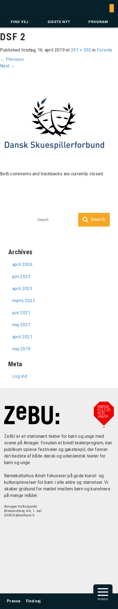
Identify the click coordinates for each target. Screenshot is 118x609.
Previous (12, 59)
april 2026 (22, 264)
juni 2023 (21, 276)
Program (98, 22)
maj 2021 (21, 324)
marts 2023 (23, 300)
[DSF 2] (54, 122)
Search (98, 219)
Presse (14, 601)
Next (7, 65)
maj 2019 (21, 348)
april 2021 (22, 336)
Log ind (19, 376)
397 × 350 (81, 50)
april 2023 (22, 288)
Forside (104, 50)
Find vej (20, 22)
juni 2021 (21, 312)
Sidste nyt (58, 22)
